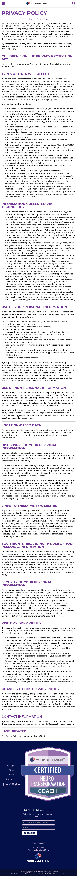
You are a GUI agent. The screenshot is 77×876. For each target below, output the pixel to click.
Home (30, 19)
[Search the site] (73, 3)
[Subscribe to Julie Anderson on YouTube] (19, 784)
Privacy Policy (43, 19)
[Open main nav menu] (3, 3)
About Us (11, 766)
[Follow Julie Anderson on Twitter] (10, 784)
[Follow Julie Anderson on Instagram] (13, 784)
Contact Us (11, 779)
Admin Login (15, 873)
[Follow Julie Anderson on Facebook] (3, 784)
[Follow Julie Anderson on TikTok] (16, 784)
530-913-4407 (38, 843)
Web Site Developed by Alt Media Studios (53, 873)
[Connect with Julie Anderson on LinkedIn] (7, 784)
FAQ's (11, 770)
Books (11, 775)
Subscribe (29, 833)
